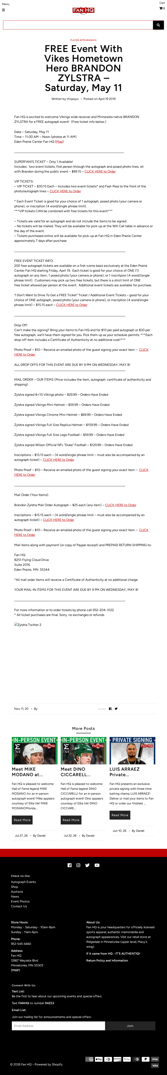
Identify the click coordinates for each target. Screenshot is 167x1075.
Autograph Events (23, 882)
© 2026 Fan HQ (21, 1064)
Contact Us (19, 906)
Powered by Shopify (49, 1064)
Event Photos (20, 901)
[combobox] (83, 25)
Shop (14, 887)
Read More (22, 820)
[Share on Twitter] (116, 709)
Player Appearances (83, 40)
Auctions (17, 891)
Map (59, 142)
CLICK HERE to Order (100, 171)
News (15, 896)
